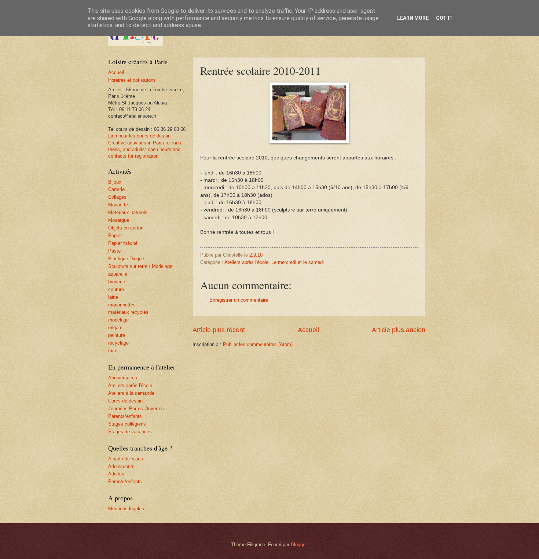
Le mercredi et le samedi (297, 262)
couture (116, 289)
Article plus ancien (398, 330)
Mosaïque (118, 220)
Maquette (118, 204)
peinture (116, 335)
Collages (117, 197)
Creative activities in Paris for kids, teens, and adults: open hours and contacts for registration (145, 149)
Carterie (116, 189)
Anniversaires (122, 377)
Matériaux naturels (127, 212)
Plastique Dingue (126, 258)
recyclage (118, 343)
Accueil (308, 330)
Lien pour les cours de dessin (139, 136)
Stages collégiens (127, 424)
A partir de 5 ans (125, 458)
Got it (444, 18)
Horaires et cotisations (132, 80)
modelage (118, 320)
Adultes (116, 474)
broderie (116, 281)
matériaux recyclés (128, 312)
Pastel (115, 251)
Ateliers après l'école (246, 262)
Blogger (299, 544)
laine (113, 297)
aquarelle (117, 274)
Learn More (413, 18)
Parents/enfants (125, 416)
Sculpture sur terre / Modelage (140, 266)
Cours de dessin (125, 401)
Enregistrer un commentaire (238, 300)
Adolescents (121, 466)
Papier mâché (123, 243)
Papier (115, 235)
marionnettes (122, 305)
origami (116, 327)
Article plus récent (218, 330)
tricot (113, 350)
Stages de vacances (130, 431)
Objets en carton (125, 228)
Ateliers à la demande (131, 393)
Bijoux (114, 182)
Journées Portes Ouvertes (136, 408)
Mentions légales (126, 508)
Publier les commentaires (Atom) (258, 344)
